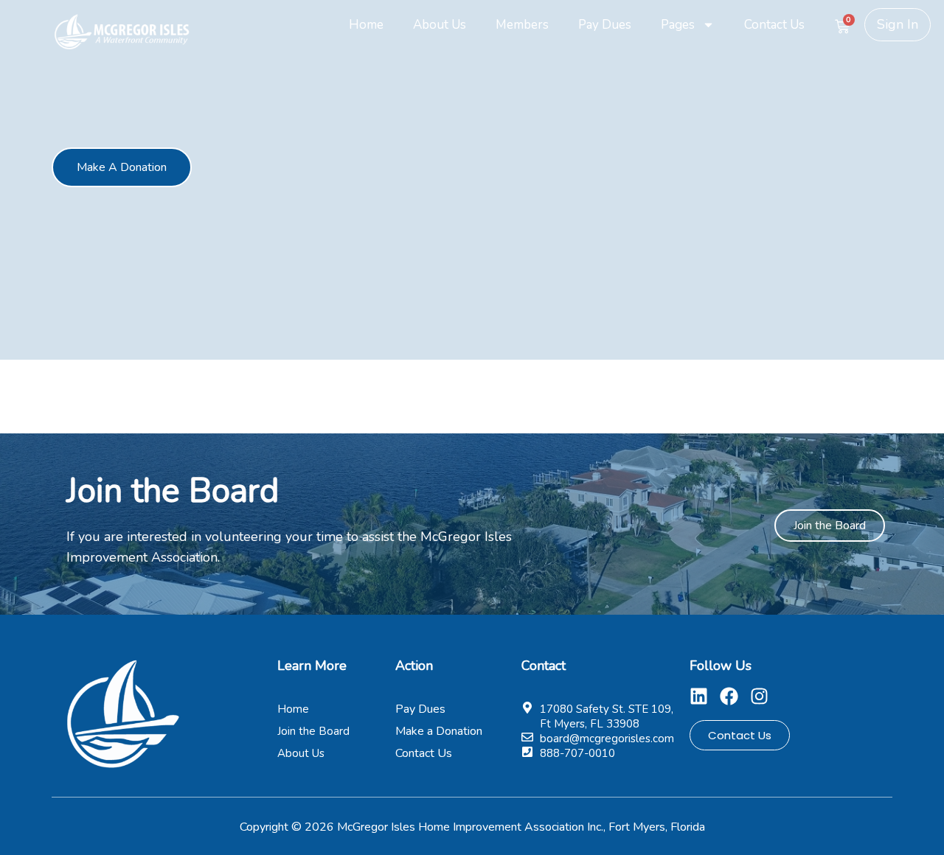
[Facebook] (729, 696)
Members (522, 24)
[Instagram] (759, 696)
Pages (678, 24)
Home (366, 24)
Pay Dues (604, 24)
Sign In (897, 24)
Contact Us (774, 24)
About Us (439, 24)
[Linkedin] (699, 696)
